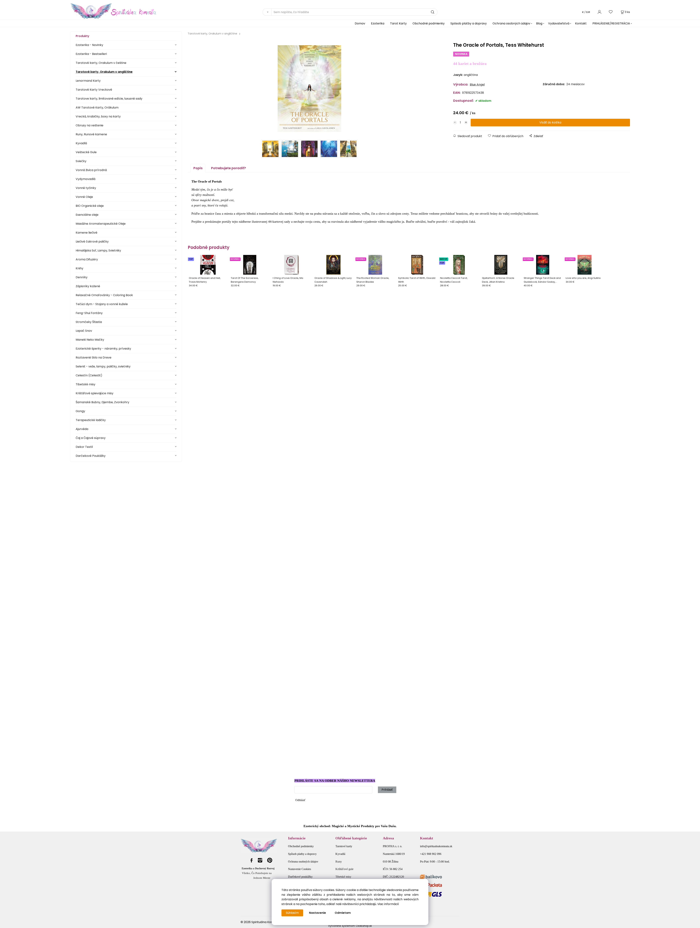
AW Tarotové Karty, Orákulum (97, 107)
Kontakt (581, 23)
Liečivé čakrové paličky (92, 241)
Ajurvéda (82, 429)
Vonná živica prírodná (91, 170)
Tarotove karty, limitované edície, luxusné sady (109, 98)
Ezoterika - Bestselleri (91, 54)
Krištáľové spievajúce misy (94, 393)
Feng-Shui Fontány (89, 313)
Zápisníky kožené (88, 286)
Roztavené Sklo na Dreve (93, 357)
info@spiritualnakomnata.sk (436, 846)
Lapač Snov (84, 331)
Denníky (82, 277)
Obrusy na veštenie (89, 125)
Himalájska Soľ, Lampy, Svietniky (98, 250)
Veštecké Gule (86, 152)
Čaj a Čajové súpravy (91, 438)
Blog (539, 23)
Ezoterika (377, 23)
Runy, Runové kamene (91, 134)
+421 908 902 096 (430, 853)
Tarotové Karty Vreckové (94, 90)
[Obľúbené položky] (611, 12)
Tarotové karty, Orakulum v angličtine (104, 72)
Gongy (80, 411)
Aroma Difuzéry (87, 259)
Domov (360, 23)
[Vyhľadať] (266, 12)
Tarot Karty (398, 23)
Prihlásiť (387, 790)
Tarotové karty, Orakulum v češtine (101, 63)
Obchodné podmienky (429, 23)
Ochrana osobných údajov (511, 23)
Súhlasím (292, 913)
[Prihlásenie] (599, 12)
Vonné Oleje (84, 197)
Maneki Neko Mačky (90, 340)
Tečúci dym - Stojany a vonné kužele (102, 304)
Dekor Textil (84, 447)
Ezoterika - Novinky (89, 45)
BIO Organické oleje (90, 206)
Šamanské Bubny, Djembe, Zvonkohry (102, 402)
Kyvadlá (81, 143)
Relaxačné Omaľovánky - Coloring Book (104, 295)
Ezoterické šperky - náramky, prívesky (103, 348)
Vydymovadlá (85, 179)
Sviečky (81, 161)
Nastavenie (317, 913)
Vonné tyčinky (86, 188)
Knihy (79, 268)
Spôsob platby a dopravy (468, 23)
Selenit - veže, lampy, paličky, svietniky (103, 366)
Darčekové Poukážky (91, 456)
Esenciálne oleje (87, 215)
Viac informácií (388, 904)
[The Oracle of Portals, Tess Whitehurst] (309, 88)
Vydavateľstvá (558, 23)
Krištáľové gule (344, 869)
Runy (338, 861)
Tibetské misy (85, 384)
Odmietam (343, 913)
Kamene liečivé (86, 232)
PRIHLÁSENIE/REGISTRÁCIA (611, 23)
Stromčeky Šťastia (89, 322)
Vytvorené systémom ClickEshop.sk (350, 926)
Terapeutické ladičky (91, 420)
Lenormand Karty (88, 81)
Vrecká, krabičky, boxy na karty (98, 116)
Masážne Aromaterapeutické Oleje (101, 224)
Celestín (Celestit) (89, 375)
